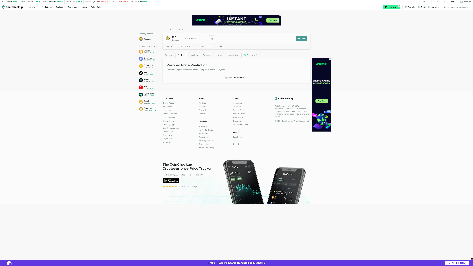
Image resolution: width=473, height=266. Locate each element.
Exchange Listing (206, 141)
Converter (203, 114)
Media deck (204, 133)
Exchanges (167, 110)
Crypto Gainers (169, 117)
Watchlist (202, 107)
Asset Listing (204, 144)
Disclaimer (237, 121)
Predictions (167, 107)
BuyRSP (301, 38)
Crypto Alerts (204, 110)
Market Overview (170, 114)
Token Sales (168, 132)
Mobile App (167, 142)
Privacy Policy (239, 114)
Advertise (203, 126)
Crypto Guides (168, 139)
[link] (183, 30)
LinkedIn (236, 144)
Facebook (237, 137)
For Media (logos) (206, 130)
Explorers (203, 46)
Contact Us (237, 103)
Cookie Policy (239, 117)
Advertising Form (205, 137)
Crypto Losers (168, 121)
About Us (237, 107)
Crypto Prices (168, 103)
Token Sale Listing (206, 148)
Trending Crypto (169, 124)
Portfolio (202, 103)
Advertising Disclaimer (242, 124)
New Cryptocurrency (171, 128)
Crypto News (168, 135)
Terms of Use (238, 110)
